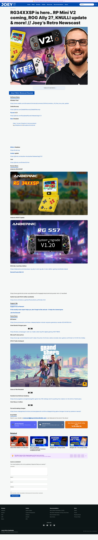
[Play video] (49, 56)
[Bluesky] (54, 525)
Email (11, 482)
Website (12, 486)
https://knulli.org (15, 150)
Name (11, 477)
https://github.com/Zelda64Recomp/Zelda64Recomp (25, 109)
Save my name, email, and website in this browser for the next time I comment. (26, 493)
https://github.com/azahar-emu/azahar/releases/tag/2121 (26, 156)
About (66, 4)
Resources (49, 4)
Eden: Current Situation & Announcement (24, 123)
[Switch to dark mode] (96, 4)
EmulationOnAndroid (29, 125)
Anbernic (3, 510)
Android (27, 516)
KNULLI (12, 147)
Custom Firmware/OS (30, 512)
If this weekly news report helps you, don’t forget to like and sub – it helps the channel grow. (36, 309)
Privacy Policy (77, 516)
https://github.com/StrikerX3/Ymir (19, 162)
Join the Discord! (15, 312)
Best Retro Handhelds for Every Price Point (59, 512)
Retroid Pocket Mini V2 (17, 272)
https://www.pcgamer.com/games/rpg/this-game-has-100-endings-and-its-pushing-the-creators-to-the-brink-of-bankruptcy (45, 399)
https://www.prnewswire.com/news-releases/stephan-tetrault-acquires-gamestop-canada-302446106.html (40, 322)
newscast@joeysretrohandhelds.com (34, 418)
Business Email (77, 514)
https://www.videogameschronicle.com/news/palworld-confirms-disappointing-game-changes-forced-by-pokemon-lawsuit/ (45, 411)
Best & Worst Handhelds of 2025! (57, 510)
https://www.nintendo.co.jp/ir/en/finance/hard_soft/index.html (28, 300)
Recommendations (58, 4)
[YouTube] (47, 525)
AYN (2, 514)
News (33, 4)
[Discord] (44, 525)
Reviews (38, 4)
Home (28, 4)
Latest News (13, 8)
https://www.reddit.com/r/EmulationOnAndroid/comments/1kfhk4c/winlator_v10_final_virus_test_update (39, 103)
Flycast (12, 112)
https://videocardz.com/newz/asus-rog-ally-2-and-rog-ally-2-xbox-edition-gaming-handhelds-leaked (39, 269)
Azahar (12, 153)
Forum (75, 512)
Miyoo (2, 519)
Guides (43, 4)
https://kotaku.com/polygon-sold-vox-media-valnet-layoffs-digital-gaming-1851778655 (35, 331)
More (75, 508)
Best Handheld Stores (54, 514)
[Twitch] (51, 525)
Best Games (52, 516)
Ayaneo (3, 512)
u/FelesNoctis (18, 125)
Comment (12, 466)
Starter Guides (29, 510)
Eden (11, 118)
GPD (2, 516)
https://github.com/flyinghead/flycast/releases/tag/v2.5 (26, 115)
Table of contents (49, 88)
